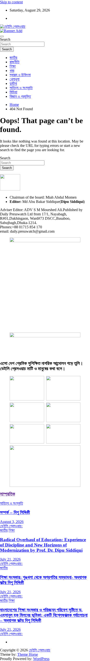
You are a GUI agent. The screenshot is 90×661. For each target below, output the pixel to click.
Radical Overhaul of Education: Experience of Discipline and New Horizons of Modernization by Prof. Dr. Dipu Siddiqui (43, 545)
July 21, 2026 (10, 559)
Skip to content (11, 2)
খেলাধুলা (14, 79)
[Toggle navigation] (2, 36)
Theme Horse (27, 654)
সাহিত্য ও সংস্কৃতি (21, 88)
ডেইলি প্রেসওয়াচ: (11, 526)
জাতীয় (13, 58)
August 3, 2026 (12, 522)
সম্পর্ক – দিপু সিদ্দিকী (15, 512)
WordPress (41, 659)
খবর (12, 71)
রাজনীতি (14, 62)
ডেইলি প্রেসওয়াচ (39, 650)
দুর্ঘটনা (13, 83)
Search (5, 39)
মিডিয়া (13, 92)
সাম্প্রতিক (7, 493)
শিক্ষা (13, 66)
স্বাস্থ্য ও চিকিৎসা (20, 75)
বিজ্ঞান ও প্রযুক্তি (20, 96)
